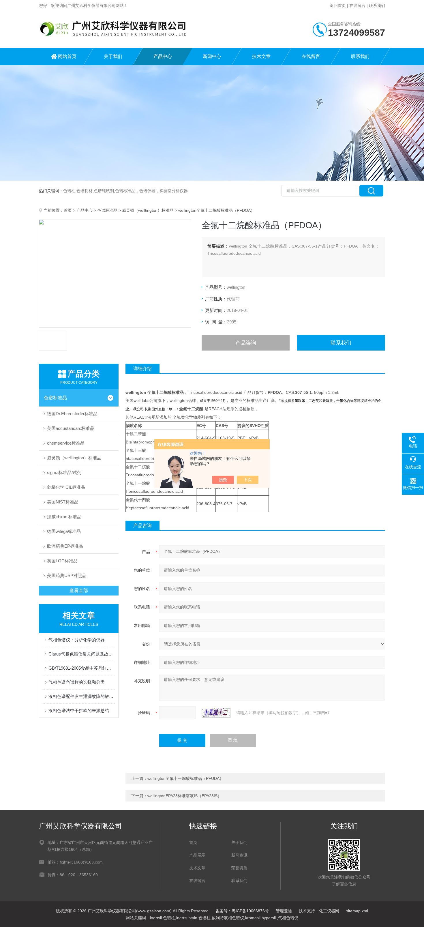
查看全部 (79, 590)
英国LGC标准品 (62, 560)
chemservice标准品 (66, 443)
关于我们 (113, 56)
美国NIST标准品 (62, 501)
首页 (68, 210)
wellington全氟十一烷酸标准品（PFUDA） (185, 778)
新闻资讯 (239, 855)
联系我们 (377, 5)
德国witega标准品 (64, 531)
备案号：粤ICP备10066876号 (242, 911)
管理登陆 (284, 911)
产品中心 (162, 56)
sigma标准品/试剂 (64, 472)
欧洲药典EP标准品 (65, 546)
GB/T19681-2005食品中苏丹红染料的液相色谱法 (81, 668)
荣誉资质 (239, 868)
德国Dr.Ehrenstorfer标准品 (72, 413)
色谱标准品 (107, 210)
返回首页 (338, 5)
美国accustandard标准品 (70, 428)
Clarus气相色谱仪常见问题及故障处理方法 (81, 653)
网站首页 (67, 56)
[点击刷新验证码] (216, 713)
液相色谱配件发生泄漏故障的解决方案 (81, 696)
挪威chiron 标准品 (64, 516)
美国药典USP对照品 (66, 575)
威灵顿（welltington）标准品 (148, 210)
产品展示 (197, 855)
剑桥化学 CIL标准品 (66, 487)
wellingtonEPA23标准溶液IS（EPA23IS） (184, 795)
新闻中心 (212, 56)
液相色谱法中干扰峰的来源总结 (78, 710)
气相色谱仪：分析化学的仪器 (76, 639)
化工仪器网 (329, 911)
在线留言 (357, 5)
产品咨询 (245, 343)
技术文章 (261, 56)
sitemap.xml (357, 911)
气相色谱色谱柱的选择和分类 (76, 682)
